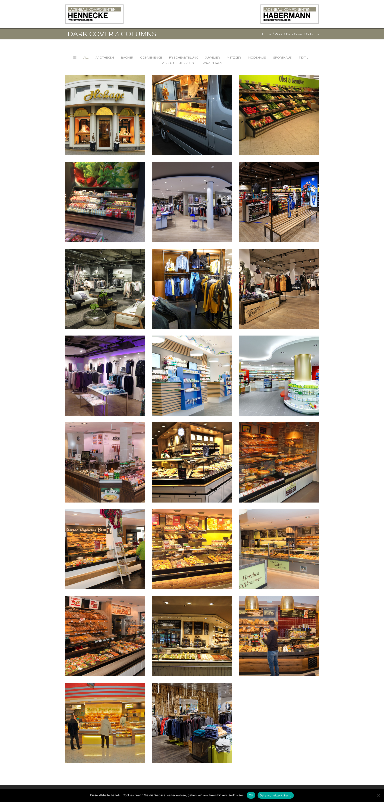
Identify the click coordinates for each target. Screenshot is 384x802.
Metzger (234, 57)
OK (251, 795)
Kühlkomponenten (105, 193)
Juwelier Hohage (105, 106)
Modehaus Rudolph (192, 193)
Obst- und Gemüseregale (278, 106)
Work (279, 34)
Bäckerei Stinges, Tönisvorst (192, 453)
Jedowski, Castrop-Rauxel (105, 453)
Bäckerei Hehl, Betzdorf (105, 540)
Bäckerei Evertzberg (105, 627)
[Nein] (378, 795)
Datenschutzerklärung (276, 795)
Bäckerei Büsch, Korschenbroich (192, 627)
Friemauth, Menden (278, 366)
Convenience (151, 57)
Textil (303, 57)
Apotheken (105, 57)
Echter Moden (105, 366)
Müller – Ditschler (105, 280)
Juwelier (212, 57)
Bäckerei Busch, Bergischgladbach (279, 627)
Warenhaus (212, 63)
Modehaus (257, 57)
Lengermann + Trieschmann (192, 280)
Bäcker (127, 57)
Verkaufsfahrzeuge (179, 63)
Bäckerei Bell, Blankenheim (105, 714)
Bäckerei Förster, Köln (279, 540)
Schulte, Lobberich (192, 366)
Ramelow (279, 193)
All (85, 57)
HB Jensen (279, 280)
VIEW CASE (105, 121)
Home (266, 34)
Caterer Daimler (192, 106)
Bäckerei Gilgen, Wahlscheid (192, 540)
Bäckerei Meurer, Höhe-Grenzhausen (279, 453)
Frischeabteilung (183, 57)
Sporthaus (282, 57)
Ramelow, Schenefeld (192, 714)
